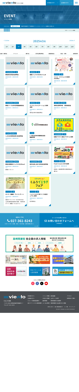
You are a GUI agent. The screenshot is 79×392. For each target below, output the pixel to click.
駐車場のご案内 (71, 298)
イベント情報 (72, 30)
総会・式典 (63, 53)
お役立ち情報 (46, 298)
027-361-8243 (11, 305)
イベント (15, 53)
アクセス (69, 296)
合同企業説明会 (39, 53)
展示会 (27, 53)
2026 (71, 40)
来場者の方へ (51, 3)
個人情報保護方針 (59, 306)
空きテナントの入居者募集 (35, 303)
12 (72, 47)
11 (66, 47)
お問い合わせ (51, 306)
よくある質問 (46, 303)
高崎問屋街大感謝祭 (56, 300)
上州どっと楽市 (55, 298)
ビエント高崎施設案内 (33, 300)
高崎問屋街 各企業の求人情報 (58, 303)
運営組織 (53, 296)
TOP (66, 30)
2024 (6, 40)
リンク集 (66, 306)
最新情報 (45, 300)
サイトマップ (72, 306)
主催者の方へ (65, 3)
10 (60, 47)
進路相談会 (51, 53)
